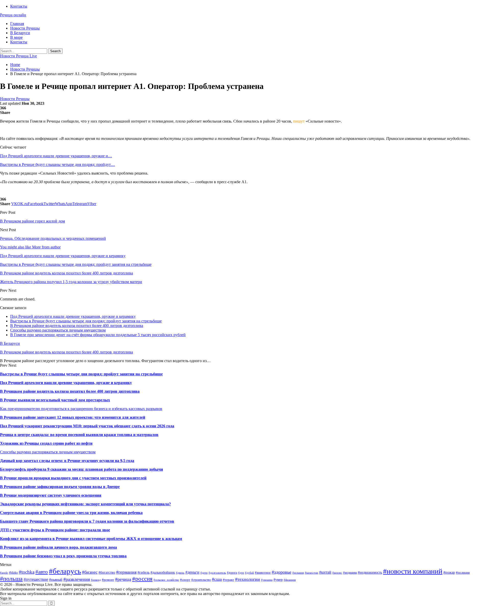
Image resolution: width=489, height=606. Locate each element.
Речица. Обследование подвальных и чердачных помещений (53, 238)
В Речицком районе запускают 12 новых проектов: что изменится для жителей (72, 417)
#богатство (107, 572)
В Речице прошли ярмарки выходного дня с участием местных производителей (73, 478)
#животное (263, 572)
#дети (204, 572)
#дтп (241, 572)
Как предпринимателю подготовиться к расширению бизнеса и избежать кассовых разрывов (81, 408)
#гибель (144, 572)
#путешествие (36, 579)
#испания (298, 572)
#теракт (228, 580)
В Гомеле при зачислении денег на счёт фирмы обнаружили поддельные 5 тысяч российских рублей (98, 335)
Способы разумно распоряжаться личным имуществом (58, 330)
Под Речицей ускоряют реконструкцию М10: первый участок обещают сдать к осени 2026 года (87, 426)
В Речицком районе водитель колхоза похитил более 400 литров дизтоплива (76, 325)
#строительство (201, 580)
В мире (16, 37)
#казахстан (311, 572)
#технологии (247, 579)
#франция (290, 579)
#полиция (463, 572)
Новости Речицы (25, 28)
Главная (17, 23)
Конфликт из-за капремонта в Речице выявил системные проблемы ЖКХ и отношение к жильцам (91, 538)
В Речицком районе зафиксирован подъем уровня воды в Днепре (60, 486)
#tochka (26, 572)
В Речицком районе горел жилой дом (32, 221)
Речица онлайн (13, 15)
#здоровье (281, 572)
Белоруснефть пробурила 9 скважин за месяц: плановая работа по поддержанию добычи (81, 469)
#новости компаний (412, 571)
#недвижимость (370, 572)
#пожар (449, 572)
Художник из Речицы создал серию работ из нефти (46, 443)
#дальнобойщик (163, 572)
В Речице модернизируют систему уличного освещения (50, 495)
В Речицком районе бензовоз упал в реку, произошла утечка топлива (63, 556)
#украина (267, 579)
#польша (11, 578)
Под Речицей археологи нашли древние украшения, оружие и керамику (73, 316)
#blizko (13, 572)
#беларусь (65, 571)
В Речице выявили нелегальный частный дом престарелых (55, 400)
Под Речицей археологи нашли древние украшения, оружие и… (56, 156)
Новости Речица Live (18, 56)
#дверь (180, 572)
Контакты (18, 6)
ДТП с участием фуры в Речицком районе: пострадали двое (55, 530)
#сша (217, 579)
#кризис (337, 572)
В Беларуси (20, 33)
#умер (278, 579)
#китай (325, 572)
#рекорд (96, 579)
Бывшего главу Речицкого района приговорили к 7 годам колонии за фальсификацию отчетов (87, 521)
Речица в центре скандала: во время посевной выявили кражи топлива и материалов (79, 434)
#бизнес (90, 572)
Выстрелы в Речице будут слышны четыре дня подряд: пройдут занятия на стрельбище (86, 321)
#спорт (185, 580)
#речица (123, 579)
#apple (4, 572)
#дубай (249, 572)
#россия (142, 578)
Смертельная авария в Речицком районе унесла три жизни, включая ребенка (71, 512)
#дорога (232, 572)
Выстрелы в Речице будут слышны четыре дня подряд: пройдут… (57, 164)
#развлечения (76, 579)
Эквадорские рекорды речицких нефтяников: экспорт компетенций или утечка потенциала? (85, 504)
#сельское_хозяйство (166, 579)
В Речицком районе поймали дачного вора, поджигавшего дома (58, 547)
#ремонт (108, 580)
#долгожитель (217, 572)
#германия (126, 572)
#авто (41, 572)
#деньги (192, 572)
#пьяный (55, 580)
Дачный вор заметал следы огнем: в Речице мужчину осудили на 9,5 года (67, 460)
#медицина (350, 572)
